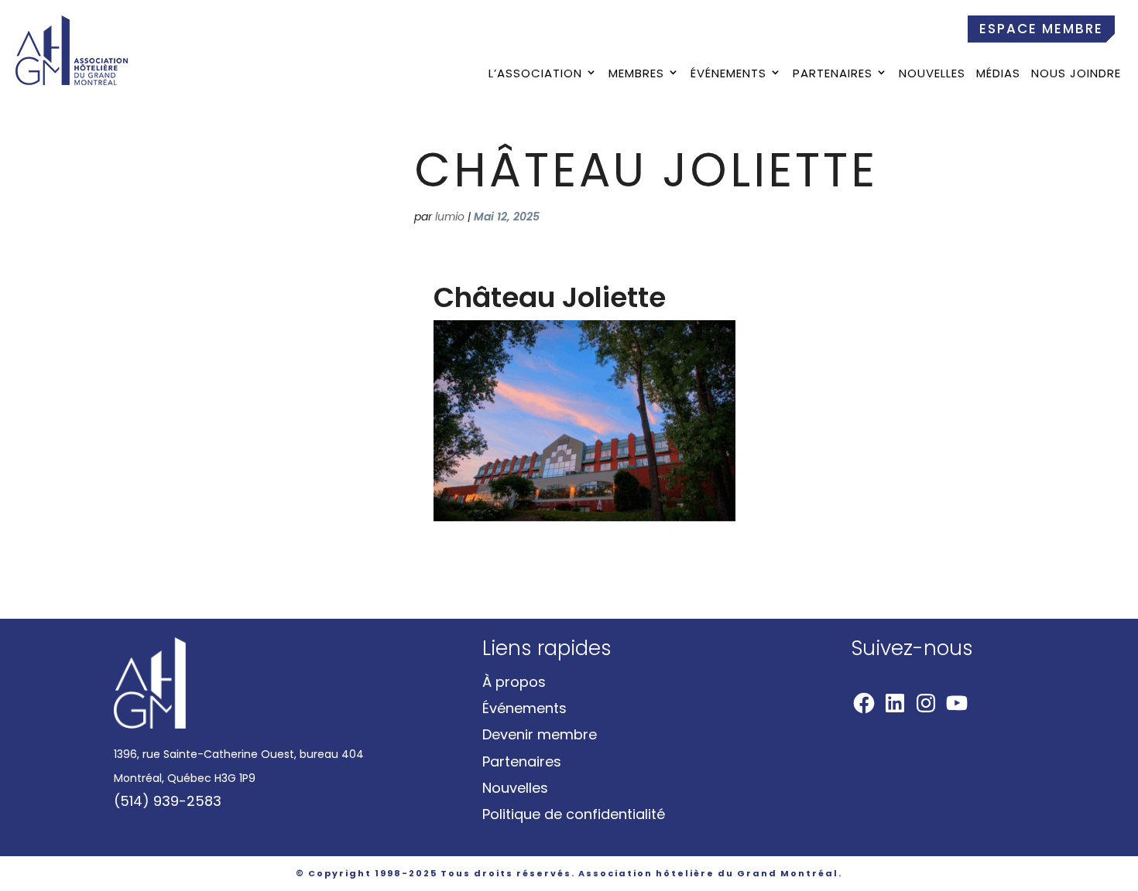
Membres (636, 74)
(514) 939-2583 (167, 801)
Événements (728, 74)
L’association (535, 74)
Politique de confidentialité (573, 814)
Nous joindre (1076, 74)
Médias (998, 74)
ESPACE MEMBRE (1041, 28)
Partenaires (832, 74)
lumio (449, 216)
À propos (514, 681)
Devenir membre (539, 734)
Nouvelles (932, 74)
